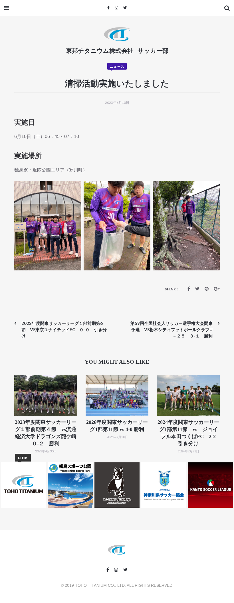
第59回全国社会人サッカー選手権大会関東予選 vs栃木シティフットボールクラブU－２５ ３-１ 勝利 (171, 329)
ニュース (117, 66)
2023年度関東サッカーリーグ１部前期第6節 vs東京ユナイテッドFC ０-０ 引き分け (64, 329)
